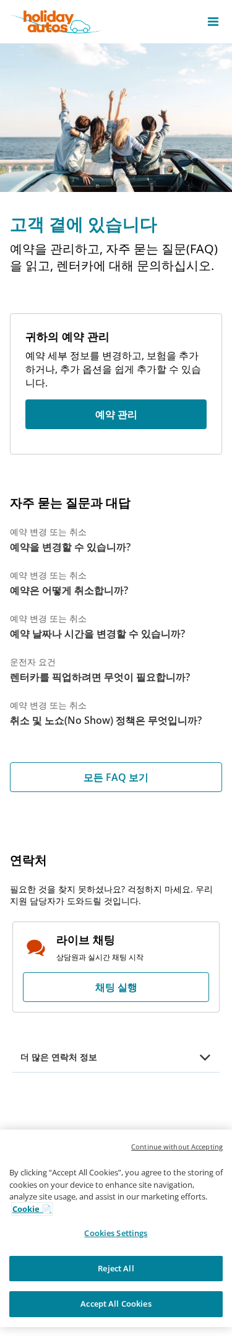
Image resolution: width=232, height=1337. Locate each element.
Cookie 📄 (31, 1208)
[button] (213, 22)
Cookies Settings (115, 1233)
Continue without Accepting (177, 1146)
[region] (116, 1228)
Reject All (116, 1268)
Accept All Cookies (115, 1303)
